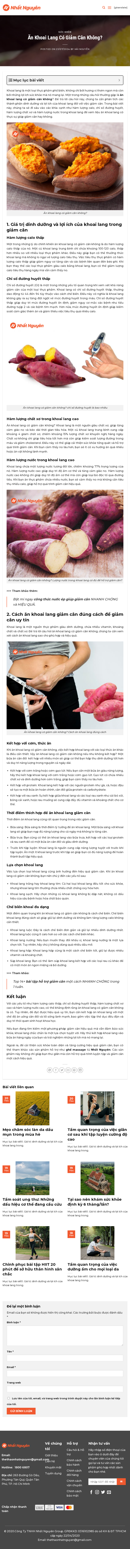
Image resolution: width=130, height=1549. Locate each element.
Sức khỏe (64, 32)
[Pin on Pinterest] (74, 1070)
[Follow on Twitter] (103, 1492)
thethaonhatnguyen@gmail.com (25, 1459)
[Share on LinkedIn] (80, 1070)
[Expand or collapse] (119, 80)
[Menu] (109, 7)
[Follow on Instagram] (97, 1492)
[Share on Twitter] (62, 1070)
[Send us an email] (109, 1492)
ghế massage (76, 1049)
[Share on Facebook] (56, 1070)
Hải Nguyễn (82, 49)
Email (11, 1367)
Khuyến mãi (53, 1467)
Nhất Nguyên (101, 1049)
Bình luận (14, 1322)
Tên (10, 1351)
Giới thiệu (51, 1455)
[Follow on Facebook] (91, 1492)
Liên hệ (50, 1461)
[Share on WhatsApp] (49, 1070)
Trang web (14, 1382)
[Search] (103, 7)
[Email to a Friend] (68, 1070)
